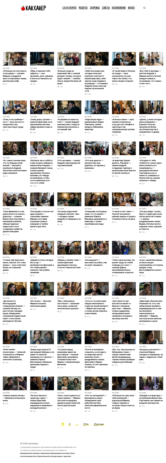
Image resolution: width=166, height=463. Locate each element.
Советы (106, 7)
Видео (131, 7)
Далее (99, 424)
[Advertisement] (83, 33)
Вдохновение (119, 7)
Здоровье (95, 7)
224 (86, 424)
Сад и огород (69, 7)
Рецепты (83, 7)
